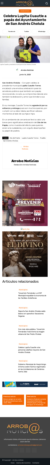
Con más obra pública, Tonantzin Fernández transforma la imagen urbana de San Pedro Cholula (31, 331)
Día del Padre (15, 138)
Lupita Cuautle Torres (30, 138)
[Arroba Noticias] (18, 70)
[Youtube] (34, 450)
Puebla (42, 138)
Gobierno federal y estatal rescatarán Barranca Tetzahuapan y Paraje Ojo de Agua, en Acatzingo (36, 401)
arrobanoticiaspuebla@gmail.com (30, 445)
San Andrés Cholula (10, 141)
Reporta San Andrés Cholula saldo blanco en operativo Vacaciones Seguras (31, 313)
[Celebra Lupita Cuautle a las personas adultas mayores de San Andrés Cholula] (9, 348)
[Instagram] (22, 450)
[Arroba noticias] (25, 3)
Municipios (25, 11)
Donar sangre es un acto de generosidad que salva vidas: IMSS (12, 401)
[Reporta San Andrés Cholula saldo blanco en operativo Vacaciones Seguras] (9, 312)
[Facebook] (15, 450)
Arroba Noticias (27, 70)
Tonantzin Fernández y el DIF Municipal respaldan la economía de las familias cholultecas (32, 295)
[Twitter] (28, 450)
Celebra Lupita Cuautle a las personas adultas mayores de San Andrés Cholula (31, 349)
